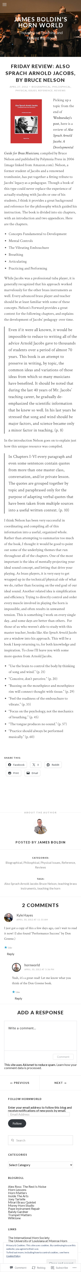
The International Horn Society (29, 1238)
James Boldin (52, 842)
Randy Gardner (18, 1212)
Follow (17, 1123)
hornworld (32, 965)
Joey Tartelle (16, 1199)
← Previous (19, 1082)
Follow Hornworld (25, 1099)
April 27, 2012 (19, 86)
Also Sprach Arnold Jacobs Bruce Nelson (30, 883)
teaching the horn (48, 888)
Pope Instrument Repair (24, 1208)
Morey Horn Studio (21, 1205)
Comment (63, 1056)
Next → (60, 1082)
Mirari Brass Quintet (22, 1202)
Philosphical (61, 86)
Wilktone (14, 1218)
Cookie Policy (13, 1255)
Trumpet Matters (20, 1215)
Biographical (41, 86)
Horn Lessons (17, 1189)
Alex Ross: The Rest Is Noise (27, 1186)
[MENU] (4, 4)
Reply (10, 954)
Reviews (59, 90)
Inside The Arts (18, 1196)
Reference (45, 90)
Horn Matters (17, 1193)
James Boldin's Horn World (41, 22)
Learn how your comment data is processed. (40, 1066)
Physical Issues (26, 90)
